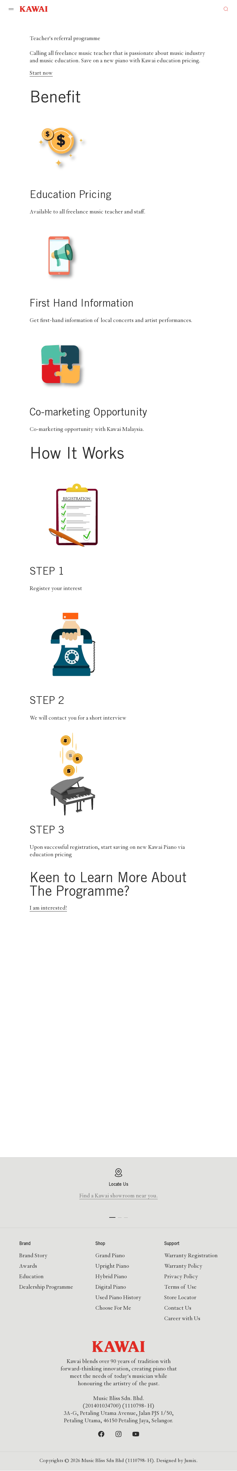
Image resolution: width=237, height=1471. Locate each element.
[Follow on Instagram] (118, 1434)
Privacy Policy (181, 1277)
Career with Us (182, 1319)
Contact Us (177, 1308)
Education (31, 1277)
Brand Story (33, 1256)
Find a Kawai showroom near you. (118, 1196)
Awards (28, 1266)
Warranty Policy (183, 1266)
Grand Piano (110, 1256)
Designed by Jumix (176, 1461)
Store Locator (180, 1298)
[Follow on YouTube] (135, 1434)
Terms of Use (180, 1287)
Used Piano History (118, 1298)
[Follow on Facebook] (101, 1434)
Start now (41, 73)
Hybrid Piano (111, 1277)
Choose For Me (113, 1308)
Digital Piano (110, 1287)
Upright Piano (112, 1266)
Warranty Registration (191, 1256)
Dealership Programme (46, 1287)
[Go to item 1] (112, 1217)
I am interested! (48, 908)
